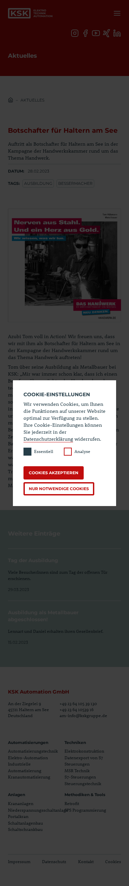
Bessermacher (75, 183)
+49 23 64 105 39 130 (78, 703)
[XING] (106, 33)
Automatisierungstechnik (33, 751)
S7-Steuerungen (80, 777)
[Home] (10, 101)
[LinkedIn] (117, 33)
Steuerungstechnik (82, 783)
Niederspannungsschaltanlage (38, 810)
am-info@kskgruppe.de (83, 715)
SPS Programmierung (85, 810)
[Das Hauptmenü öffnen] (115, 13)
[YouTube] (96, 33)
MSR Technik (77, 771)
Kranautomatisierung (29, 777)
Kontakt (86, 861)
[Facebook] (85, 33)
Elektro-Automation (28, 758)
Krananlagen (20, 803)
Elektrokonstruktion (84, 751)
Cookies (113, 861)
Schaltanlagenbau (25, 823)
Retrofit (71, 803)
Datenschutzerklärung (48, 438)
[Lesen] (64, 570)
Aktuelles (32, 100)
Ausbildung (38, 183)
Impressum (19, 861)
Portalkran (18, 816)
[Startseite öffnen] (30, 13)
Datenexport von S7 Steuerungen (83, 761)
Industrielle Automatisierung (24, 767)
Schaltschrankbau (25, 829)
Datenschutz (54, 861)
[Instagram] (75, 33)
